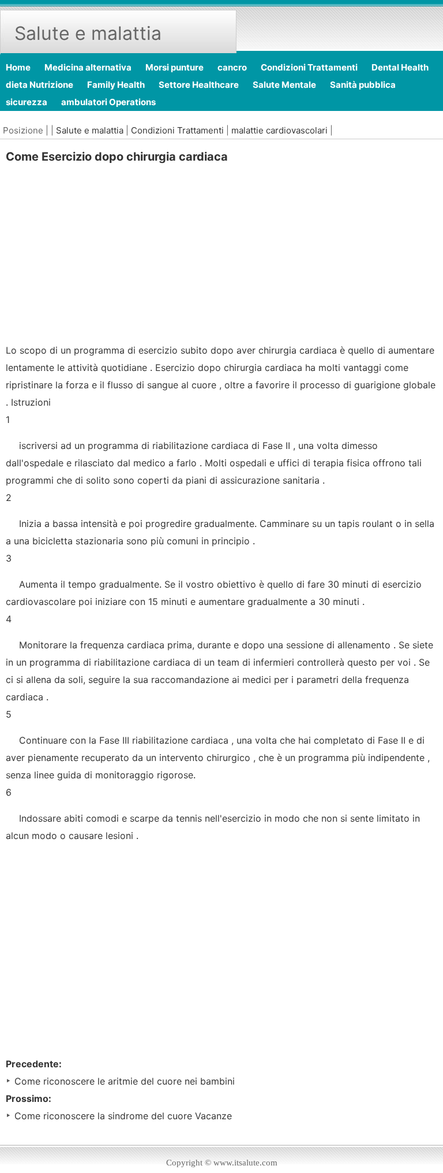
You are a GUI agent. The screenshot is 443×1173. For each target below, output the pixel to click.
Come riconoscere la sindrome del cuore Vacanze (123, 1116)
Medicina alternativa (88, 67)
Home (18, 67)
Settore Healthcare (199, 84)
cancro (232, 67)
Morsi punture (174, 67)
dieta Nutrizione (39, 84)
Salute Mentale (284, 84)
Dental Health (400, 67)
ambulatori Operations (108, 101)
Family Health (116, 84)
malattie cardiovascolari (279, 130)
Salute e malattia (89, 130)
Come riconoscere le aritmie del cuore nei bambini (124, 1081)
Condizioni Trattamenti (309, 67)
